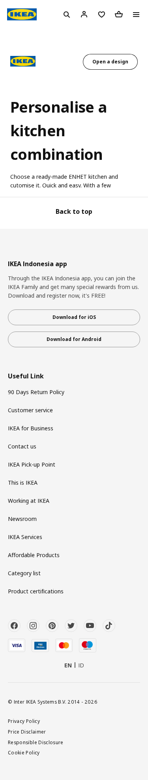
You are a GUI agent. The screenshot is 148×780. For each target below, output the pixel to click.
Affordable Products (34, 555)
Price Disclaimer (27, 731)
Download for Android (74, 339)
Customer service (30, 410)
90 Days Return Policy (36, 392)
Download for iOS (74, 317)
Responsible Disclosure (36, 742)
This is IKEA (22, 482)
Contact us (22, 446)
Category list (24, 573)
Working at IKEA (28, 500)
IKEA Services (25, 537)
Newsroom (22, 518)
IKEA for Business (30, 428)
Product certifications (36, 591)
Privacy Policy (24, 721)
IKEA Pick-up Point (31, 464)
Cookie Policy (24, 752)
